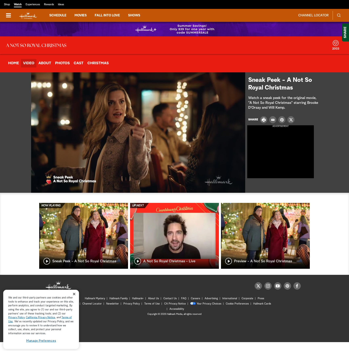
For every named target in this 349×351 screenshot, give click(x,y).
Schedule (57, 15)
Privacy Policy (131, 304)
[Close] (74, 293)
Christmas (98, 63)
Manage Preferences (41, 340)
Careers (195, 298)
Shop (7, 4)
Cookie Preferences (237, 304)
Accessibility (176, 309)
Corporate (247, 298)
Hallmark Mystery (95, 298)
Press (261, 298)
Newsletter (112, 304)
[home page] (28, 15)
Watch (18, 4)
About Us (153, 298)
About (44, 63)
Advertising (211, 298)
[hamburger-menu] (8, 15)
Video (28, 63)
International (229, 298)
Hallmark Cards (262, 304)
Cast (78, 63)
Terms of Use (152, 304)
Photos (62, 63)
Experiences (33, 4)
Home (13, 63)
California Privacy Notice (40, 317)
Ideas (61, 4)
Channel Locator (313, 15)
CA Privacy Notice (175, 304)
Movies (81, 15)
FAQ (183, 298)
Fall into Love (107, 15)
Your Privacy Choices (209, 304)
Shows (134, 15)
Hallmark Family (118, 298)
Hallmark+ (138, 298)
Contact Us (170, 298)
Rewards (49, 4)
